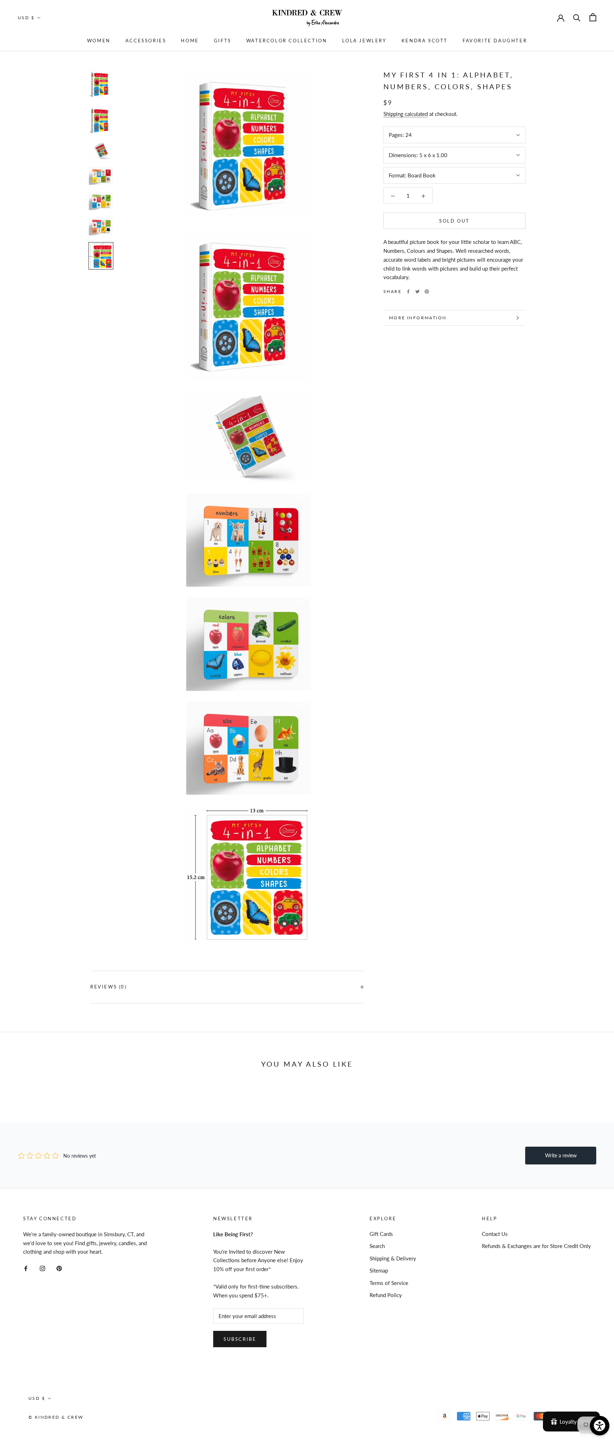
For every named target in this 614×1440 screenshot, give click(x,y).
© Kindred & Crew (55, 1417)
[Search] (577, 17)
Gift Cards (381, 1234)
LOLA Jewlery (364, 40)
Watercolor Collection (286, 40)
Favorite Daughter (495, 40)
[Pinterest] (427, 291)
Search (377, 1246)
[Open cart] (592, 17)
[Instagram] (42, 1267)
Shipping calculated (405, 114)
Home (190, 40)
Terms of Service (389, 1283)
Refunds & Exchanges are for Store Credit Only (536, 1246)
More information (417, 317)
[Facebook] (408, 291)
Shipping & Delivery (393, 1258)
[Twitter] (417, 291)
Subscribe (239, 1339)
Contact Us (495, 1234)
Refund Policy (386, 1295)
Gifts (222, 40)
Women (99, 40)
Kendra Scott (425, 40)
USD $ (26, 17)
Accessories (145, 40)
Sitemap (379, 1270)
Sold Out (454, 221)
